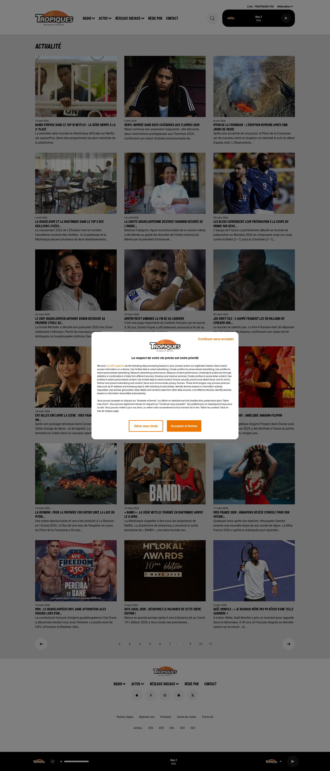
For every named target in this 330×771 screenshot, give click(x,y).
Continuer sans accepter (216, 339)
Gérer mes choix (146, 426)
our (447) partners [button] (115, 365)
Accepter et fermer (184, 426)
